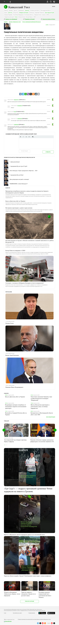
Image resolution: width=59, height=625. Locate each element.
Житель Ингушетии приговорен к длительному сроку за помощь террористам (40, 406)
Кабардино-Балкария (23, 12)
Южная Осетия (21, 16)
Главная (5, 21)
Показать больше (29, 601)
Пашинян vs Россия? (30, 19)
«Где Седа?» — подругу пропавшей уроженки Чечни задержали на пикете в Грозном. (28, 490)
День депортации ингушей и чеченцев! (19, 179)
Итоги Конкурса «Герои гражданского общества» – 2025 (23, 170)
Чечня (16, 16)
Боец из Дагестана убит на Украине (15, 201)
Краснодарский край (49, 12)
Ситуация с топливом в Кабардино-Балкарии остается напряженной (24, 283)
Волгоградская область (46, 10)
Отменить (48, 151)
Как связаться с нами (17, 612)
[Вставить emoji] (32, 136)
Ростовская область (28, 14)
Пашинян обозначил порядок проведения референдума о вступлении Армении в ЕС (42, 440)
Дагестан (10, 12)
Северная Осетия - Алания (39, 14)
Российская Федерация (18, 14)
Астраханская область (35, 10)
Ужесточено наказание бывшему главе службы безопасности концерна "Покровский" (41, 398)
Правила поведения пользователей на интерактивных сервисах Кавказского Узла (34, 619)
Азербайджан (21, 10)
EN (7, 1)
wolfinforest (19, 118)
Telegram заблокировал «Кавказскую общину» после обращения (12, 593)
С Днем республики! (15, 162)
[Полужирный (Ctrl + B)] (20, 136)
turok (15, 111)
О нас (5, 612)
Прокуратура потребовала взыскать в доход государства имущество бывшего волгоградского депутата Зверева (26, 192)
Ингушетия (15, 12)
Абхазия (6, 10)
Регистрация (24, 151)
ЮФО (35, 16)
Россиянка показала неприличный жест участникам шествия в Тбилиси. (45, 594)
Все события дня (50, 417)
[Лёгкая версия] (10, 1)
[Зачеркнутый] (29, 136)
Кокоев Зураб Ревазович (12, 355)
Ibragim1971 (16, 99)
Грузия (5, 12)
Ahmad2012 (19, 105)
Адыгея (15, 10)
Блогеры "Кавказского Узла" (15, 21)
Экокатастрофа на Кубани (48, 19)
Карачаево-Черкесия (39, 12)
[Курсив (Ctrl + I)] (23, 136)
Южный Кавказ (29, 16)
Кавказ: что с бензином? (11, 19)
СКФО (47, 14)
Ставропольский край (9, 16)
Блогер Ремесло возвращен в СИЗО (15, 250)
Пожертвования (31, 612)
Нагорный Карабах (8, 14)
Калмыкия (31, 12)
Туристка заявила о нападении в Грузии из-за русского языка (28, 593)
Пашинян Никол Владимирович (14, 387)
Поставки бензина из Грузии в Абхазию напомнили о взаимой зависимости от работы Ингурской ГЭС (29, 241)
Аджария (11, 10)
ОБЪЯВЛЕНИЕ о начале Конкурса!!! (19, 183)
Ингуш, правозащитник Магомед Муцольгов (31, 21)
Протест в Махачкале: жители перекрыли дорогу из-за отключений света (24, 534)
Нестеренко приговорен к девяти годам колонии (18, 208)
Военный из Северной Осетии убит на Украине (16, 413)
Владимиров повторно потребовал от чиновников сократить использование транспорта (15, 406)
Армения (27, 10)
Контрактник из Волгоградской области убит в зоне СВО (42, 413)
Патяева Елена (9, 323)
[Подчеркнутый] (26, 136)
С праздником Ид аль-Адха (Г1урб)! (18, 166)
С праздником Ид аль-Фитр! (16, 175)
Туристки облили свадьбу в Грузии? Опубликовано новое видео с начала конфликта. (27, 576)
